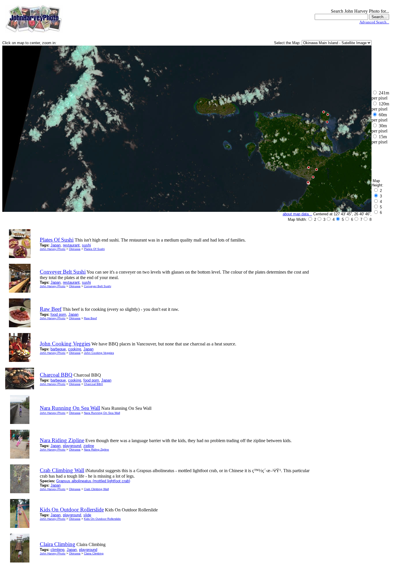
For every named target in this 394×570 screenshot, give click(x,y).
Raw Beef (90, 318)
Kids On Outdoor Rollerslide (102, 518)
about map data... (297, 214)
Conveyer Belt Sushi (97, 286)
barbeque (58, 349)
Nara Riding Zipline (96, 449)
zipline (88, 446)
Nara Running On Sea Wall (102, 412)
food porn (58, 314)
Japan (55, 245)
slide (87, 515)
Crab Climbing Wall (96, 489)
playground (72, 446)
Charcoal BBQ (93, 384)
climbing (57, 549)
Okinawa (74, 249)
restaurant (71, 245)
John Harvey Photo (52, 249)
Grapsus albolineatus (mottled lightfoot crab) (93, 481)
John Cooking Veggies (99, 352)
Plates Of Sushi (94, 249)
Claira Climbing (94, 553)
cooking (74, 349)
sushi (86, 245)
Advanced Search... (374, 22)
